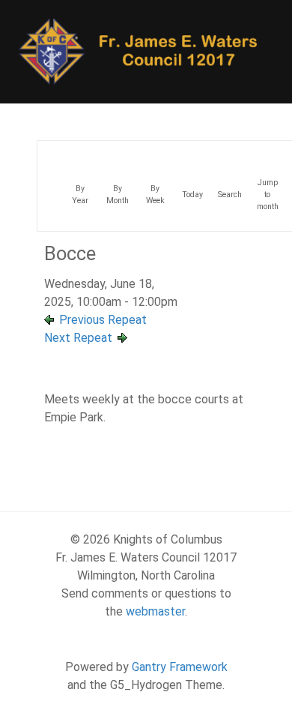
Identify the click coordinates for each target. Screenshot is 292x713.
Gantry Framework (180, 667)
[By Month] (117, 155)
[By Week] (155, 155)
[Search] (230, 155)
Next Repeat (78, 338)
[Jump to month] (267, 155)
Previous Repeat (103, 320)
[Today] (192, 155)
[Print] (259, 164)
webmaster (155, 611)
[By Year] (80, 155)
